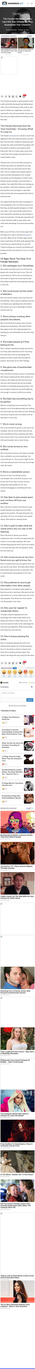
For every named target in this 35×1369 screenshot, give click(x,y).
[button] (32, 4)
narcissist (12, 136)
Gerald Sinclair (12, 30)
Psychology (17, 14)
